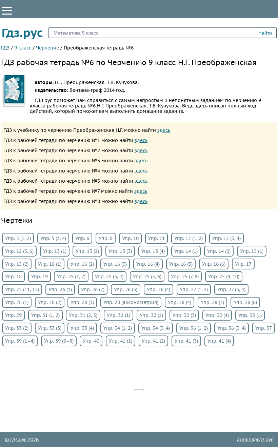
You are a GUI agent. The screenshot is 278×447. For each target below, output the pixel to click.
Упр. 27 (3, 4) (231, 289)
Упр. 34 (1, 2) (117, 328)
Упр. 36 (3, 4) (231, 328)
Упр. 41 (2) (153, 341)
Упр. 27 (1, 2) (194, 289)
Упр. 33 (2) (16, 328)
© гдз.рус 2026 (22, 439)
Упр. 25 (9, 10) (223, 276)
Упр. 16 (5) (181, 264)
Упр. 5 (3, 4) (53, 238)
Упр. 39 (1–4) (20, 341)
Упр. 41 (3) (186, 341)
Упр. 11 (156, 238)
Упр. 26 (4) (158, 289)
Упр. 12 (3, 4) (226, 238)
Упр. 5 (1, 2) (18, 238)
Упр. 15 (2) (16, 264)
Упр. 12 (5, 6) (19, 251)
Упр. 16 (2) (82, 264)
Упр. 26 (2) (92, 289)
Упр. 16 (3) (115, 264)
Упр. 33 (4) (82, 328)
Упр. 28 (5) (212, 302)
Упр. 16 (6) (213, 264)
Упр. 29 (13, 315)
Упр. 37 (263, 328)
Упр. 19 (39, 276)
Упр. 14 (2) (219, 251)
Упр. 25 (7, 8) (185, 276)
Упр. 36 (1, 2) (193, 328)
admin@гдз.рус (255, 439)
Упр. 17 (243, 264)
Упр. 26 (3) (125, 289)
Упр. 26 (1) (60, 289)
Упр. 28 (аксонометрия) (130, 302)
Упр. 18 (13, 276)
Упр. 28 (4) (179, 302)
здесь (163, 130)
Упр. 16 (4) (148, 264)
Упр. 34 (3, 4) (155, 328)
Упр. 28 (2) (49, 302)
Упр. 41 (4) (219, 341)
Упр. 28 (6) (245, 302)
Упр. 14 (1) (186, 251)
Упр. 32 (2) (151, 315)
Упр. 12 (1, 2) (188, 238)
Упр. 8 (106, 238)
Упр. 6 (82, 238)
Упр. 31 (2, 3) (83, 315)
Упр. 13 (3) (120, 251)
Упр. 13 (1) (54, 251)
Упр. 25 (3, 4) (109, 276)
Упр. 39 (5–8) (59, 341)
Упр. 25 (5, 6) (147, 276)
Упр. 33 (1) (250, 315)
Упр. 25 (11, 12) (22, 289)
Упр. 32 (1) (118, 315)
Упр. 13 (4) (153, 251)
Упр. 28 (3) (82, 302)
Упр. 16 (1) (49, 264)
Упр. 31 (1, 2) (45, 315)
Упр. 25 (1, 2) (71, 276)
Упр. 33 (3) (49, 328)
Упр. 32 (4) (217, 315)
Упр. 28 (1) (16, 302)
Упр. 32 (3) (184, 315)
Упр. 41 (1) (120, 341)
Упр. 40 (91, 341)
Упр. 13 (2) (87, 251)
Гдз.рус (22, 32)
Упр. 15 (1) (251, 251)
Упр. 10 (130, 238)
